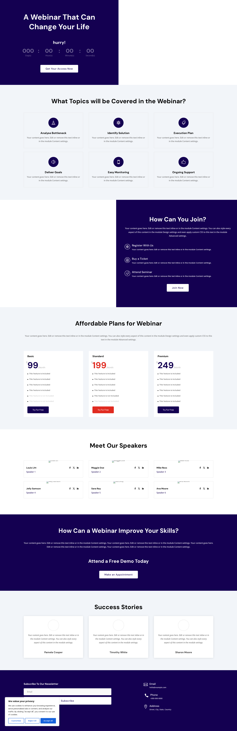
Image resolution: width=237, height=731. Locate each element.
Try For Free (38, 410)
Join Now (178, 287)
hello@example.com (157, 687)
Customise (16, 721)
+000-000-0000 (156, 698)
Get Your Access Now (59, 68)
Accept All (48, 721)
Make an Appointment (118, 574)
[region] (32, 711)
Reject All (32, 721)
